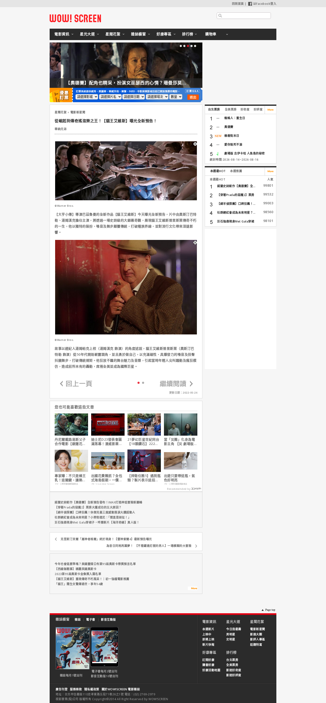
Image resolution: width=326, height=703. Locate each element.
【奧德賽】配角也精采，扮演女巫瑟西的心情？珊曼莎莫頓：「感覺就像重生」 (134, 83)
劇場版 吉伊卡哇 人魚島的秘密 (244, 153)
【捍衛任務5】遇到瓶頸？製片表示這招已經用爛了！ (144, 478)
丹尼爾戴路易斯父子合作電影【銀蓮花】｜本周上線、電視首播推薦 (70, 441)
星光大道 (87, 34)
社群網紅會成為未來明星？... (236, 213)
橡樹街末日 (231, 136)
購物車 (210, 34)
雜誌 (78, 620)
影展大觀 (256, 634)
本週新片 (208, 629)
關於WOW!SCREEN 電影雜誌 (121, 689)
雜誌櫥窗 (138, 34)
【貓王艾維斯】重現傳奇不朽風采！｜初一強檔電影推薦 (92, 579)
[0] (138, 382)
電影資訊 (61, 34)
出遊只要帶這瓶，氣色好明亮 (179, 478)
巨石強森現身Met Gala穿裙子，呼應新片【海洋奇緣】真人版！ (97, 522)
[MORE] (192, 589)
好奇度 (245, 109)
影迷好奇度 (233, 670)
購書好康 (208, 665)
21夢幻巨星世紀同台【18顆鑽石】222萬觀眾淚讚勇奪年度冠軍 (143, 441)
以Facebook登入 (265, 4)
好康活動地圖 (211, 670)
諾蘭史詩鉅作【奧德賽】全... (236, 186)
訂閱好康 (208, 660)
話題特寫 (256, 645)
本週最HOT (218, 171)
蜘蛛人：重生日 (234, 118)
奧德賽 (228, 127)
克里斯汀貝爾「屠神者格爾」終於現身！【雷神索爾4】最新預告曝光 (106, 539)
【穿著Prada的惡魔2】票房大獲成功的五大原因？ (88, 507)
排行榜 (187, 34)
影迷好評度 (233, 675)
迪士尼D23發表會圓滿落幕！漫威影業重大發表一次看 (106, 441)
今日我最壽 (233, 629)
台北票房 (214, 109)
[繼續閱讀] (176, 384)
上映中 (206, 634)
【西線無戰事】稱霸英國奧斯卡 (75, 569)
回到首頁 (238, 4)
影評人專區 (257, 639)
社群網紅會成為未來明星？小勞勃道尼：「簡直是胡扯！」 (93, 517)
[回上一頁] (76, 384)
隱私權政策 (91, 689)
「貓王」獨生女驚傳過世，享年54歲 (79, 584)
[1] (143, 382)
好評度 (258, 109)
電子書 (90, 620)
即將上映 (208, 639)
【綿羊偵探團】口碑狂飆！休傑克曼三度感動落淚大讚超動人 (95, 512)
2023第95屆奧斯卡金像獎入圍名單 (78, 574)
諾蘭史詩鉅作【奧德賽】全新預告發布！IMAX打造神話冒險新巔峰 (98, 502)
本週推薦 (236, 171)
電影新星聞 (77, 112)
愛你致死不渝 (233, 145)
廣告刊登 (62, 689)
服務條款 (76, 689)
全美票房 (231, 109)
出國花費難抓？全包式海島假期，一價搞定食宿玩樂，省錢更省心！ (106, 478)
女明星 (230, 639)
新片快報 (208, 645)
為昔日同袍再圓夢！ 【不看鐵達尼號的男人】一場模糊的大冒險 (149, 546)
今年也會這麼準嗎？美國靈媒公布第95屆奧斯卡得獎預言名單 (95, 564)
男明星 (230, 634)
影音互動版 (108, 620)
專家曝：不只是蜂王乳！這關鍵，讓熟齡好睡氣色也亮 (70, 478)
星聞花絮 (112, 34)
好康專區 (164, 34)
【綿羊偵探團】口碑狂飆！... (236, 204)
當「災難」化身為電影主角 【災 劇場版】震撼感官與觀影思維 (180, 441)
